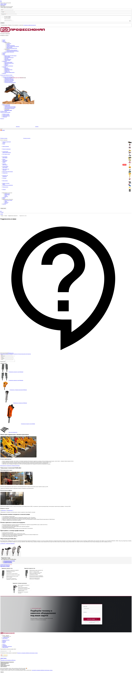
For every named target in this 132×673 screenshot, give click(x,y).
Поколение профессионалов (9, 72)
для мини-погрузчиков (7, 561)
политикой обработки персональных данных (94, 622)
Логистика (6, 58)
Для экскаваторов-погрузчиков (10, 107)
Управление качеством (11, 45)
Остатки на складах (26, 138)
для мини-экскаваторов (7, 562)
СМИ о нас (6, 202)
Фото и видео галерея (8, 62)
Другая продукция (3, 666)
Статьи (6, 201)
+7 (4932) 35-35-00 (5, 637)
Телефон (3, 11)
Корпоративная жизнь (8, 69)
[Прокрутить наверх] (0, 659)
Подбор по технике (3, 138)
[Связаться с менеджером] (0, 661)
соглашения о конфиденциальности (29, 25)
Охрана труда (7, 70)
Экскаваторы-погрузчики (9, 78)
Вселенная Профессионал (9, 63)
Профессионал (7, 193)
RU (1, 0)
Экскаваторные (7, 105)
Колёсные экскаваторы (9, 81)
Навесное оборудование (4, 663)
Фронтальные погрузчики (9, 80)
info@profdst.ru (5, 638)
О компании (4, 645)
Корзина (2, 118)
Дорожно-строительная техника (8, 76)
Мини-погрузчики (8, 77)
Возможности (7, 68)
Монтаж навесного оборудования (10, 55)
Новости (4, 197)
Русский (1, 212)
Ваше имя (85, 606)
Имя (2, 9)
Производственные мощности (12, 50)
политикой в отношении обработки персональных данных (42, 670)
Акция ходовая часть (6, 115)
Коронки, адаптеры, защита (5, 665)
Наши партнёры (9, 47)
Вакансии (6, 67)
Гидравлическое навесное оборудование (7, 662)
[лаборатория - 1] (3, 510)
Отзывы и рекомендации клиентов (13, 46)
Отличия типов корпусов (22, 353)
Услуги (3, 198)
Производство (7, 194)
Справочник (4, 116)
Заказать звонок (3, 4)
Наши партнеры (5, 647)
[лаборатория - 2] (10, 510)
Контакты (18, 126)
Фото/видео (15, 353)
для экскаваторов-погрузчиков (9, 560)
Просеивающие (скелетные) (9, 108)
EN (1, 1)
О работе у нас (7, 71)
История (8, 44)
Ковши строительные (6, 104)
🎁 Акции (2, 130)
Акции (6, 195)
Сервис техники (7, 60)
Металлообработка (8, 59)
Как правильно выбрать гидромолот (6, 353)
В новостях (29, 353)
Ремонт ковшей (7, 56)
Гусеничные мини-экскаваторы (10, 82)
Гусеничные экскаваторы (9, 79)
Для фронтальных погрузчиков (10, 106)
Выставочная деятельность (7, 646)
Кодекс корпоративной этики (12, 48)
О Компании (9, 43)
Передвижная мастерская (9, 57)
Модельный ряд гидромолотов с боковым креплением (9, 465)
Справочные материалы (9, 65)
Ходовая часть (3, 664)
